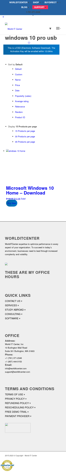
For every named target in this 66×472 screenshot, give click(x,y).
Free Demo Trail (16, 411)
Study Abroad (14, 309)
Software (11, 318)
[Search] (48, 28)
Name (18, 79)
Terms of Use (14, 394)
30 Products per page (25, 136)
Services (11, 305)
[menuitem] (19, 2)
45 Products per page (25, 141)
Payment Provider (17, 416)
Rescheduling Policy (19, 407)
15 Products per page (25, 130)
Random (19, 111)
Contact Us (12, 301)
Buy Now (12, 203)
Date (17, 90)
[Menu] (58, 28)
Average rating (22, 101)
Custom (18, 74)
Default (18, 68)
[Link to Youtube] (58, 455)
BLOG (24, 7)
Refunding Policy (17, 403)
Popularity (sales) (23, 95)
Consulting (13, 314)
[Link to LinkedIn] (53, 455)
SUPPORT (39, 7)
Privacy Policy (15, 398)
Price (17, 85)
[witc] (27, 28)
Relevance (20, 106)
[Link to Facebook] (49, 455)
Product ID (20, 117)
